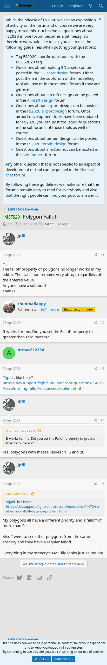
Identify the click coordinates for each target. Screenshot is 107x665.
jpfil (9, 224)
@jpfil (8, 377)
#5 (102, 484)
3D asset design (54, 72)
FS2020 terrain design (46, 143)
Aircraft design (40, 100)
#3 (102, 368)
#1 (102, 255)
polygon (63, 224)
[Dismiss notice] (99, 20)
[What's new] (90, 6)
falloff (49, 224)
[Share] (95, 255)
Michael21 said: (17, 494)
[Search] (101, 6)
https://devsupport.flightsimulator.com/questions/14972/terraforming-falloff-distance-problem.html (53, 385)
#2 (102, 322)
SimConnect (33, 154)
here (27, 377)
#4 (102, 420)
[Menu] (7, 6)
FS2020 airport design (47, 111)
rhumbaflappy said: (21, 430)
